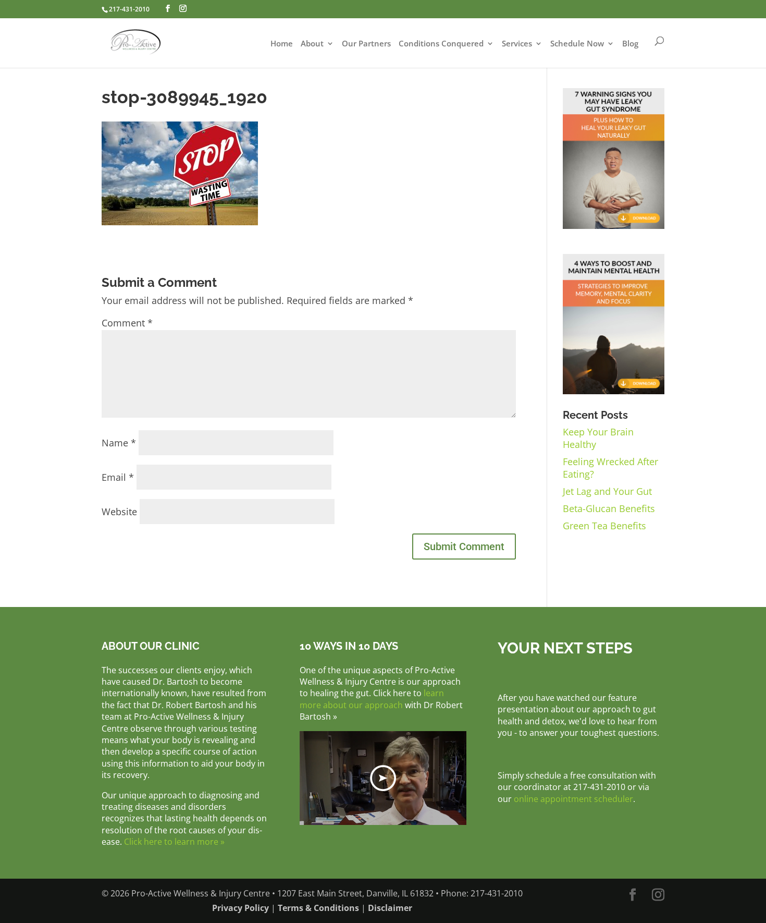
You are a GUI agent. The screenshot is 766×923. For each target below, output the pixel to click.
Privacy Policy (240, 908)
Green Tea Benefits (604, 525)
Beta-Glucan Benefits (609, 508)
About (312, 44)
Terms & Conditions (318, 908)
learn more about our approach (372, 698)
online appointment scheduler (573, 799)
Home (281, 44)
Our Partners (366, 44)
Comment (127, 323)
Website (119, 511)
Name (119, 442)
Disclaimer (390, 908)
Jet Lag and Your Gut (607, 491)
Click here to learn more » (174, 841)
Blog (630, 44)
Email (118, 477)
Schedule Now (577, 44)
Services (517, 44)
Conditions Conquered (441, 44)
